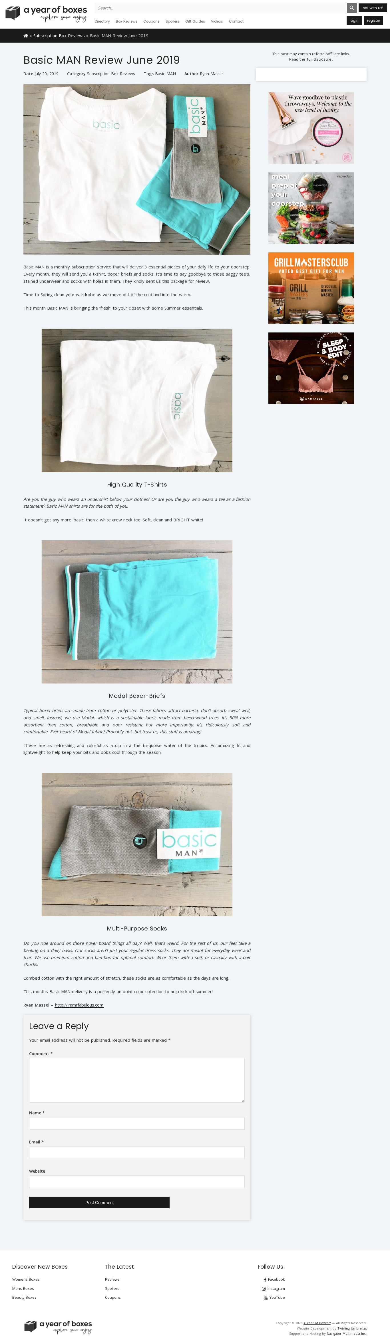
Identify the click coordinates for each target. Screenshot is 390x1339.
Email (36, 1142)
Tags (149, 73)
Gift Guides (195, 21)
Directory (102, 21)
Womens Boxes (26, 1279)
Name (37, 1112)
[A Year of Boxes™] (45, 14)
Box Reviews (126, 21)
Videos (217, 21)
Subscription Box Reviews (59, 35)
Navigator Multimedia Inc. (347, 1333)
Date (28, 73)
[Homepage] (25, 35)
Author (191, 73)
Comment (41, 1053)
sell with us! (373, 7)
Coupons (151, 21)
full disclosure (319, 59)
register (373, 20)
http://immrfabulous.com (79, 1005)
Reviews (112, 1279)
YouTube (276, 1297)
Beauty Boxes (24, 1297)
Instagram (275, 1288)
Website (37, 1171)
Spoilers (172, 21)
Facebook (276, 1279)
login (354, 20)
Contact (236, 21)
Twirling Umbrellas (352, 1328)
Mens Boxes (23, 1288)
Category (76, 73)
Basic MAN (165, 74)
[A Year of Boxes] (57, 1327)
